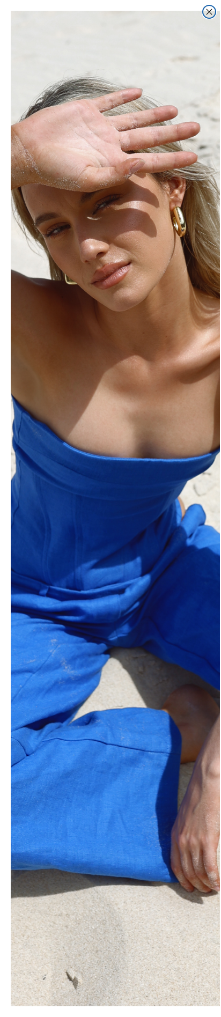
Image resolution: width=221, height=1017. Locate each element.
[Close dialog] (209, 11)
